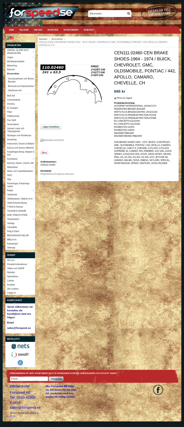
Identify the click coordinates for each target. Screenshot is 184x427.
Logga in (11, 293)
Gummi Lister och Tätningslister (15, 130)
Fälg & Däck (13, 231)
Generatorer (13, 124)
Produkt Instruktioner (17, 264)
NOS (9, 175)
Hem (11, 30)
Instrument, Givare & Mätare (20, 143)
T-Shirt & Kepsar (15, 207)
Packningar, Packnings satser (18, 185)
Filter (9, 112)
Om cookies (13, 289)
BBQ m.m (11, 239)
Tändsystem (13, 219)
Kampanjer (12, 243)
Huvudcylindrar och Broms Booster (21, 80)
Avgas (10, 57)
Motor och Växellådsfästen (20, 171)
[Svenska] (7, 38)
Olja (9, 179)
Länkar (10, 280)
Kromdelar (12, 159)
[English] (11, 38)
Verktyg (10, 223)
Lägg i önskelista (51, 127)
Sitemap (11, 247)
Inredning (12, 139)
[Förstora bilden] (74, 85)
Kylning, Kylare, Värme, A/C (20, 163)
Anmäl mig (56, 379)
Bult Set (11, 95)
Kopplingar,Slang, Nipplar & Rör (20, 153)
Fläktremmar (13, 116)
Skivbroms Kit (14, 90)
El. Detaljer (12, 108)
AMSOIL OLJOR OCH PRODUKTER (17, 51)
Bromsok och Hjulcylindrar (21, 86)
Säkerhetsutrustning (17, 203)
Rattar (10, 190)
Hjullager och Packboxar (19, 135)
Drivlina (11, 104)
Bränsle (11, 69)
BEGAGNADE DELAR (18, 235)
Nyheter (53, 30)
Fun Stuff (11, 120)
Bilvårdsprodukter (15, 61)
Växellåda (12, 227)
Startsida (43, 39)
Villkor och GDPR (15, 268)
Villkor (24, 30)
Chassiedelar (13, 100)
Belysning (12, 65)
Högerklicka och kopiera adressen (57, 174)
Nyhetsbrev (71, 30)
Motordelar (12, 167)
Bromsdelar (13, 73)
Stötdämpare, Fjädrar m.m (20, 198)
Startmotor (12, 194)
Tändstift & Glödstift (16, 211)
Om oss (38, 30)
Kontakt (89, 30)
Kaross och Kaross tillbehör (20, 148)
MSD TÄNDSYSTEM (17, 215)
